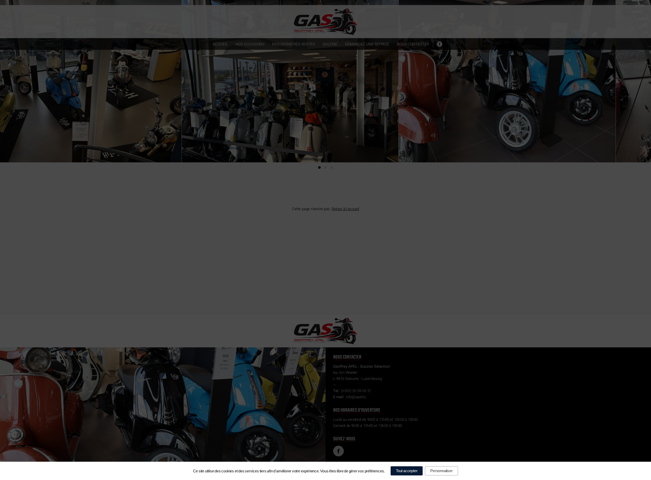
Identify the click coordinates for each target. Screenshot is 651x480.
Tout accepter (406, 471)
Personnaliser (441, 471)
